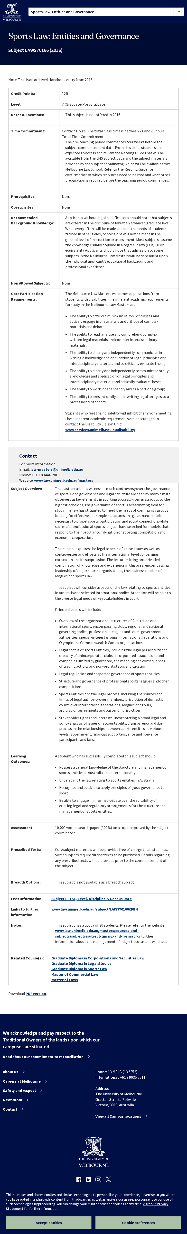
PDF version (36, 993)
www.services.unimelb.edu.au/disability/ (100, 429)
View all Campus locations (118, 1116)
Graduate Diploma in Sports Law (79, 968)
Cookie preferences (138, 1222)
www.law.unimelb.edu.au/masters (63, 480)
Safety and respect (19, 1090)
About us (10, 1071)
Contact (10, 1109)
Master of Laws (64, 979)
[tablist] (106, 11)
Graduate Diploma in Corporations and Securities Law (97, 958)
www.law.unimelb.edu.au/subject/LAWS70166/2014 (94, 909)
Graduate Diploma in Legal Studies (81, 963)
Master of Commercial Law (74, 974)
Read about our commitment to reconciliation (43, 1056)
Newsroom (12, 1099)
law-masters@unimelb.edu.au (56, 469)
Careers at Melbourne (22, 1081)
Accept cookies (49, 1222)
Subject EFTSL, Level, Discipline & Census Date (91, 898)
